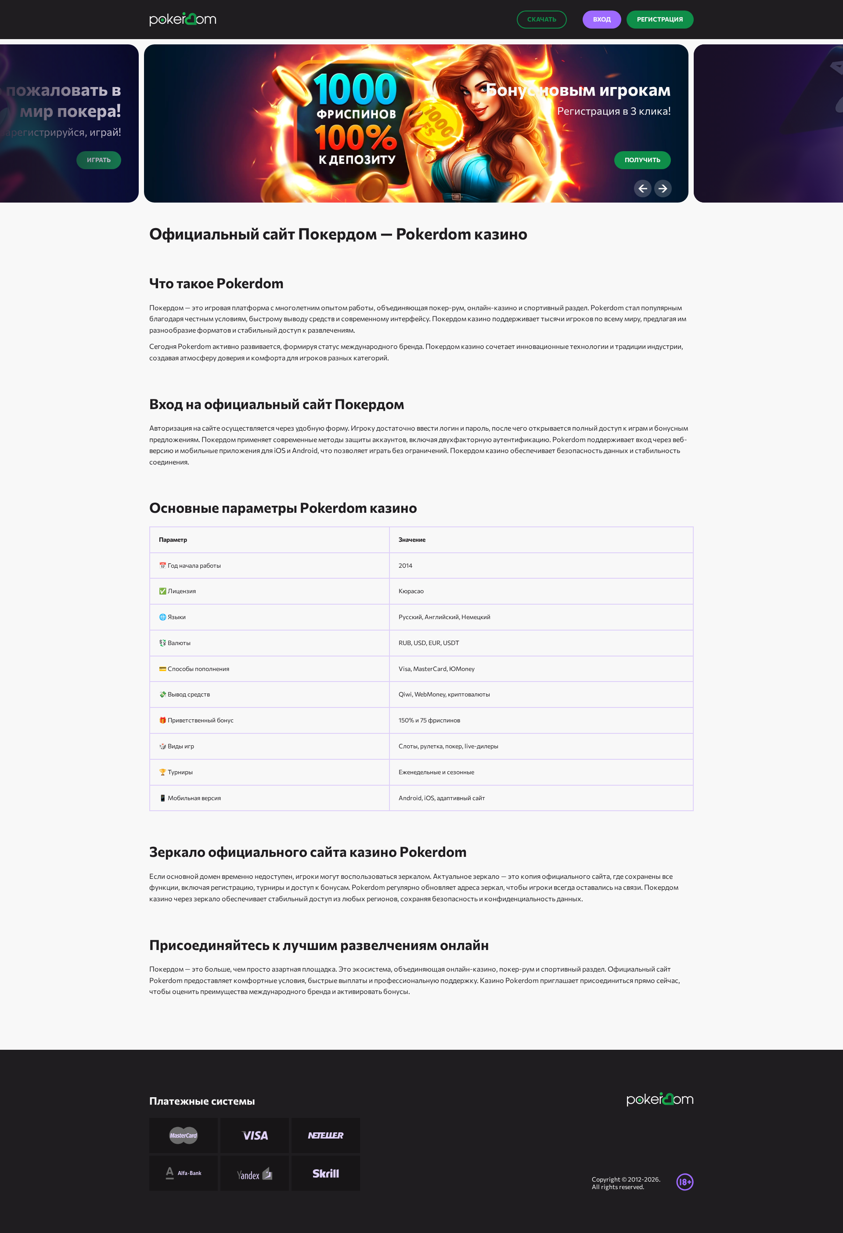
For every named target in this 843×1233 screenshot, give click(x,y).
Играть (99, 159)
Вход (602, 19)
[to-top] (711, 1206)
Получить (642, 159)
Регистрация (660, 19)
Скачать (541, 19)
